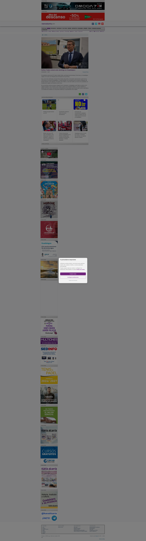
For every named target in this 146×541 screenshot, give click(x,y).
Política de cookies (81, 269)
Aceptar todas (73, 273)
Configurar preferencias (73, 277)
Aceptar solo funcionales (73, 280)
